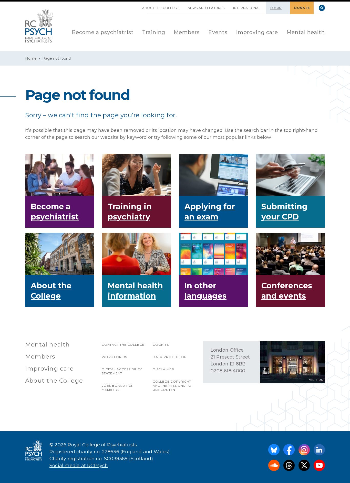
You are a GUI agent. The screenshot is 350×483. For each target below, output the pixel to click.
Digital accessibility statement (122, 371)
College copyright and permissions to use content (172, 386)
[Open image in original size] (39, 26)
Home (31, 58)
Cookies (161, 344)
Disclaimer (163, 369)
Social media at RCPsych (78, 465)
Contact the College (123, 344)
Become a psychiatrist (103, 32)
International (247, 8)
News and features (206, 8)
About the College (160, 8)
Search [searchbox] (322, 8)
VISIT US (316, 380)
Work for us (114, 357)
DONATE (302, 8)
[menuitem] (102, 32)
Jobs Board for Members (118, 388)
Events (218, 32)
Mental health (305, 32)
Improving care (257, 32)
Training (153, 32)
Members (187, 32)
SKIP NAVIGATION (133, 6)
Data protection (170, 357)
